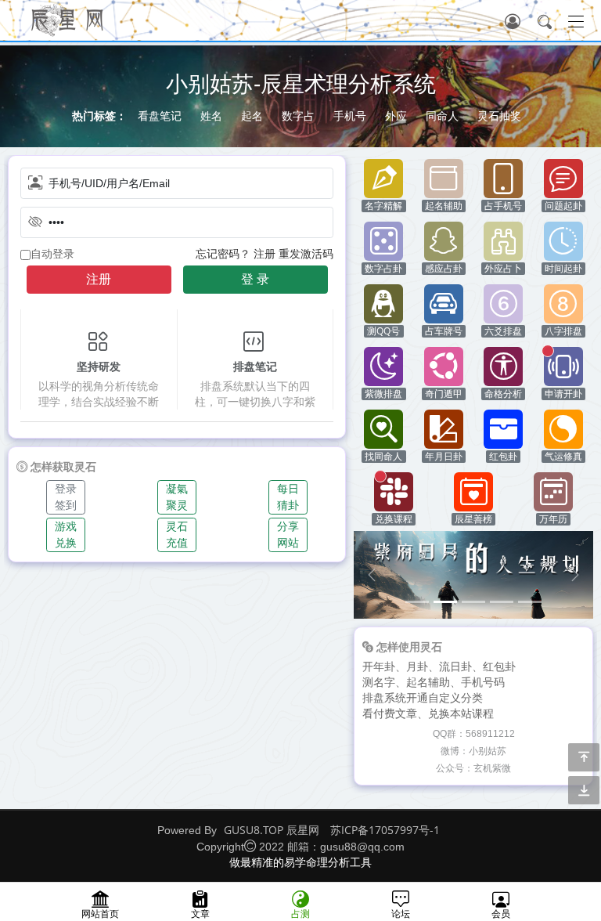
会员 (500, 913)
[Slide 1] (417, 602)
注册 (264, 253)
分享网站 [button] (288, 534)
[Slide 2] (445, 602)
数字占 (298, 115)
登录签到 (66, 496)
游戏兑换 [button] (66, 534)
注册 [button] (98, 279)
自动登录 (52, 253)
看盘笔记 (160, 115)
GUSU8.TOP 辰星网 (271, 829)
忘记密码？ (223, 253)
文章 (200, 913)
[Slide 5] (530, 602)
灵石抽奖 (499, 115)
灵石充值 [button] (177, 534)
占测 (300, 913)
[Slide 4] (501, 602)
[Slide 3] (473, 602)
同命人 (442, 115)
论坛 (400, 913)
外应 (396, 115)
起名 (252, 115)
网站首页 (100, 913)
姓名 (211, 115)
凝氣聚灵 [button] (177, 496)
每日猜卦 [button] (288, 496)
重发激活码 (306, 253)
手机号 (349, 115)
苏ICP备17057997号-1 (385, 829)
